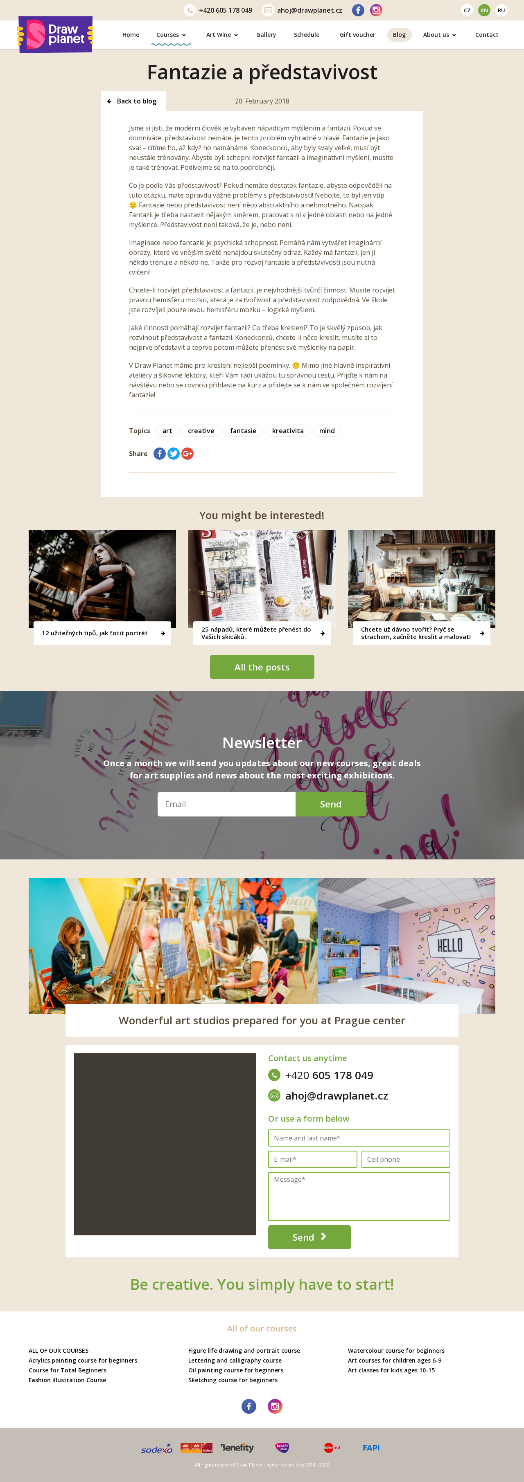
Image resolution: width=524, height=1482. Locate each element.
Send (331, 804)
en (484, 10)
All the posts (262, 667)
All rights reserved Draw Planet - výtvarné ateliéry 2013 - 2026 (262, 1465)
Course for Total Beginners (67, 1370)
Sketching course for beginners (233, 1380)
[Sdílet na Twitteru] (173, 454)
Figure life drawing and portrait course (244, 1350)
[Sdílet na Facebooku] (160, 454)
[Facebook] (358, 10)
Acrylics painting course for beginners (83, 1360)
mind (327, 430)
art (167, 430)
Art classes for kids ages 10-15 (391, 1370)
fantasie (243, 430)
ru (501, 10)
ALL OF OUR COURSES (58, 1350)
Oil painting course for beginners (235, 1370)
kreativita (288, 430)
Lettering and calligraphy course (235, 1360)
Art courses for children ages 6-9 (394, 1360)
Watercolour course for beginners (396, 1350)
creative (201, 430)
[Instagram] (376, 10)
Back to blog (135, 101)
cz (467, 10)
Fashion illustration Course (67, 1380)
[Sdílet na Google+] (187, 454)
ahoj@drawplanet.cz (309, 10)
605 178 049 (225, 10)
